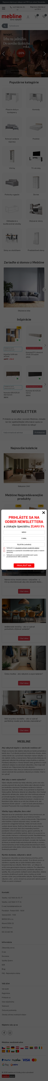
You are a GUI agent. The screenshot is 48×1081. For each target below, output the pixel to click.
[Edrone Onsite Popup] (24, 540)
